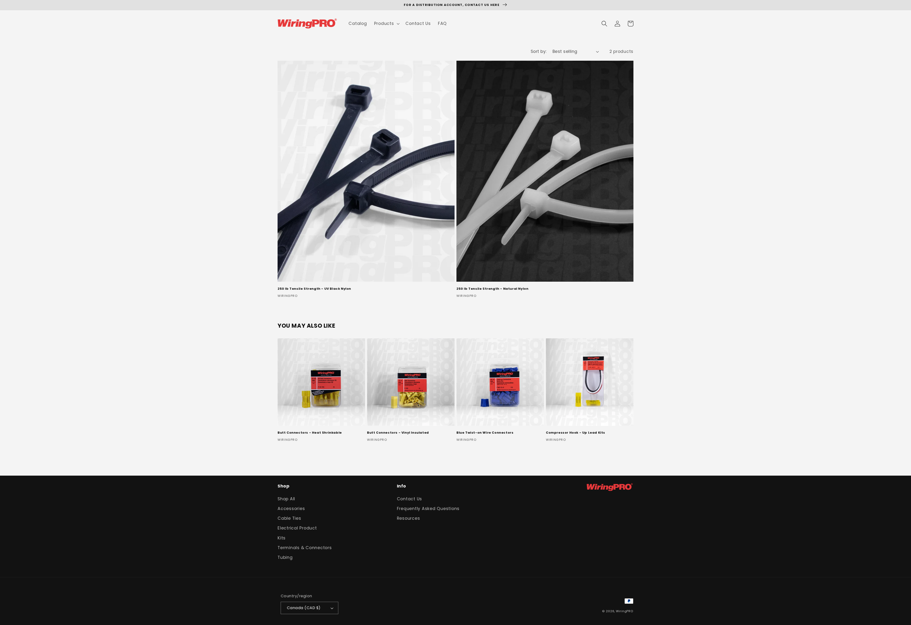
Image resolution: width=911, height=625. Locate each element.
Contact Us (409, 499)
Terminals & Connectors (305, 548)
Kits (282, 538)
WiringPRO (624, 611)
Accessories (291, 508)
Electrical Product (297, 528)
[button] (386, 24)
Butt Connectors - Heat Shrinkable (310, 433)
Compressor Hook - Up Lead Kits (575, 433)
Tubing (285, 557)
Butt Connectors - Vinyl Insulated (398, 433)
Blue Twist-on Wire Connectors (484, 433)
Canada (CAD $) (304, 608)
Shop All (286, 499)
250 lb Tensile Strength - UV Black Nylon (314, 289)
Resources (408, 518)
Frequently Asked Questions (428, 508)
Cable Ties (289, 518)
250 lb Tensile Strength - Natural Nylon (492, 289)
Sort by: (539, 51)
